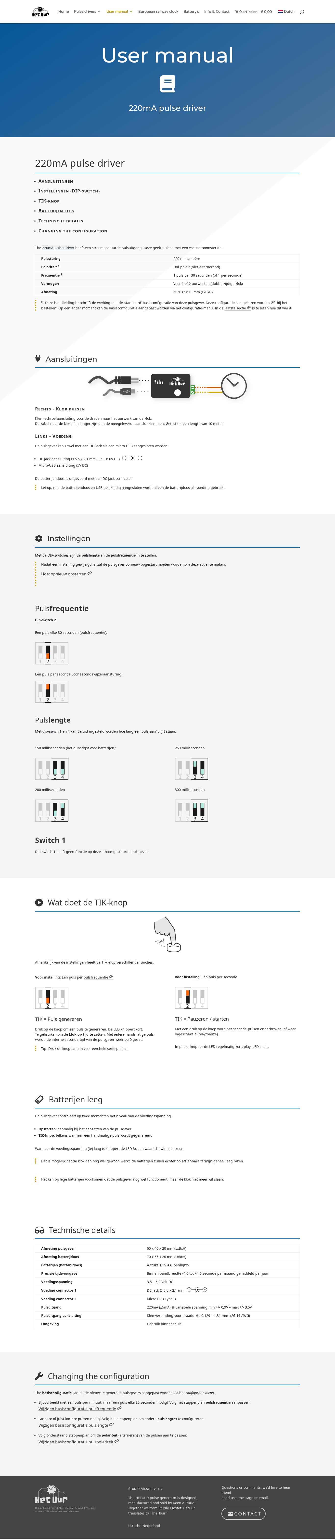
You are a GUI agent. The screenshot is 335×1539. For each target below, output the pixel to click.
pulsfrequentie (96, 977)
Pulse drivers (85, 12)
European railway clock (158, 12)
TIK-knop (49, 201)
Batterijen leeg (56, 211)
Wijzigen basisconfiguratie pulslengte (73, 1425)
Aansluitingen (56, 181)
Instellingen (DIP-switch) (69, 191)
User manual (117, 12)
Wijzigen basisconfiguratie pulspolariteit (76, 1442)
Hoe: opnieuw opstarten (63, 574)
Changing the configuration (73, 231)
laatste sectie (235, 308)
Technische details (61, 221)
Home (63, 12)
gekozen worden (256, 302)
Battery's (191, 12)
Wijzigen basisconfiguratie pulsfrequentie (77, 1409)
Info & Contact (217, 12)
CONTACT (248, 1513)
